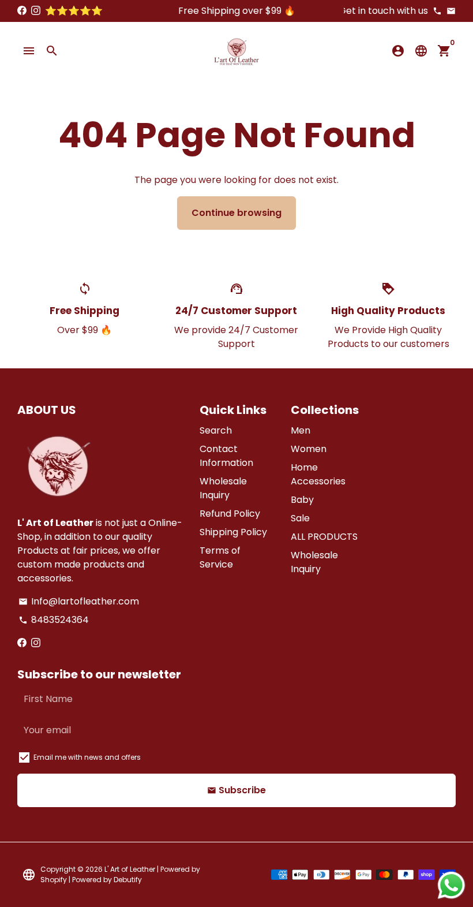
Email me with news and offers (87, 757)
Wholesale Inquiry (223, 488)
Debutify (128, 879)
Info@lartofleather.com (78, 601)
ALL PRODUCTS (324, 536)
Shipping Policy (233, 532)
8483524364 (53, 619)
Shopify (53, 879)
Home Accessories (318, 474)
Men (300, 430)
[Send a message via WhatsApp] (451, 885)
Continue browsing (236, 212)
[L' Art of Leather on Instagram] (35, 10)
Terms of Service (220, 557)
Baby (302, 499)
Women (308, 449)
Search (216, 430)
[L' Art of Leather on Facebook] (22, 10)
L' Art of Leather (130, 869)
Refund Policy (230, 513)
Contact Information (226, 455)
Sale (300, 518)
